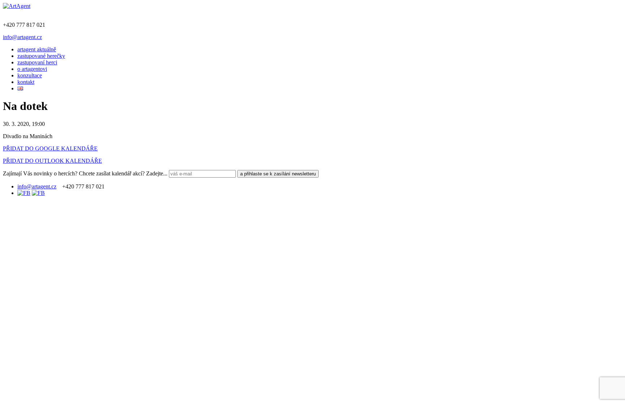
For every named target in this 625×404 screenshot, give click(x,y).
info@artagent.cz (22, 37)
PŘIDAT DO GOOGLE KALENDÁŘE (50, 148)
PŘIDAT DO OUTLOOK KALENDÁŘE (52, 161)
